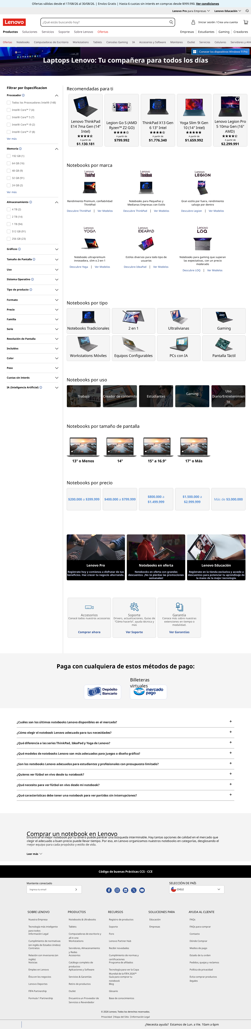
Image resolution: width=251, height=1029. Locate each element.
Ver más (12, 138)
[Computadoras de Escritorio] (70, 42)
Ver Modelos (105, 211)
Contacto (195, 933)
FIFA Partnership (37, 991)
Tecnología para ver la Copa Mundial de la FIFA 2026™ (124, 971)
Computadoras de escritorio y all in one (85, 935)
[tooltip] (23, 95)
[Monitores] (184, 42)
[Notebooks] (31, 42)
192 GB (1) (9, 156)
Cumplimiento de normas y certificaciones (124, 957)
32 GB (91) (9, 178)
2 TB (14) (9, 217)
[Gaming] (231, 31)
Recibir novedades (119, 948)
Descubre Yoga (79, 266)
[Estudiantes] (215, 31)
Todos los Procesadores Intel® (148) (9, 102)
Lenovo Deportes (37, 984)
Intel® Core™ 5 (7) (9, 117)
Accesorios (74, 955)
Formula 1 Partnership (40, 998)
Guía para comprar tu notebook (120, 978)
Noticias (32, 962)
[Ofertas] (13, 42)
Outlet (72, 991)
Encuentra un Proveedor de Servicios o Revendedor (84, 1000)
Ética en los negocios (39, 976)
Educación (155, 919)
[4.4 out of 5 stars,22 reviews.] (158, 132)
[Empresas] (195, 31)
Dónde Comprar (198, 941)
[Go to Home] (14, 22)
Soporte (113, 926)
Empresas (154, 926)
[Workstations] (90, 42)
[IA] (136, 42)
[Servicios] (212, 42)
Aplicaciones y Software (81, 969)
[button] (247, 10)
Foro (111, 933)
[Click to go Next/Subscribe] (76, 889)
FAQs (192, 919)
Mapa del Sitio (121, 1016)
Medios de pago (198, 948)
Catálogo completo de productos (81, 964)
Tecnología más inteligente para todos (43, 928)
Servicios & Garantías (80, 976)
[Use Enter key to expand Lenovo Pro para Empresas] (208, 10)
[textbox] (197, 889)
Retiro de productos (80, 984)
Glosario (113, 991)
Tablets (72, 926)
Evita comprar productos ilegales (203, 978)
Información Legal (38, 933)
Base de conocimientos (121, 998)
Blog (111, 984)
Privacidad (106, 1016)
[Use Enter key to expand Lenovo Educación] (239, 10)
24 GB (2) (9, 185)
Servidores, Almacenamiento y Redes (84, 950)
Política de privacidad (201, 969)
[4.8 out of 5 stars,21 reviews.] (194, 132)
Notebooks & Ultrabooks (82, 919)
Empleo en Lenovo (38, 969)
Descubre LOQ (191, 270)
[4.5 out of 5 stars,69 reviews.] (85, 136)
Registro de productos (121, 919)
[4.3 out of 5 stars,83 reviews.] (122, 132)
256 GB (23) (9, 239)
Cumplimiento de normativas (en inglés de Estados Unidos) (44, 943)
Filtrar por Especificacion (27, 88)
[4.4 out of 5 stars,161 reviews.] (230, 136)
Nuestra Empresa (37, 919)
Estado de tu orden (200, 955)
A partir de (86, 142)
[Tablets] (103, 42)
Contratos (34, 948)
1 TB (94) (9, 224)
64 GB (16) (9, 163)
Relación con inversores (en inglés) (43, 957)
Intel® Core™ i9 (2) (9, 124)
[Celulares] (228, 42)
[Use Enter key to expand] (240, 22)
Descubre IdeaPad (135, 266)
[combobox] (104, 22)
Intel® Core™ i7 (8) (9, 132)
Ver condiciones (207, 4)
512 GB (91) (9, 231)
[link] (246, 23)
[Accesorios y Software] (167, 42)
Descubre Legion (191, 211)
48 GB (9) (9, 171)
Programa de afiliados (121, 962)
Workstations (76, 941)
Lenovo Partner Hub (120, 941)
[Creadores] (249, 31)
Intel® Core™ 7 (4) (9, 110)
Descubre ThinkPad (79, 211)
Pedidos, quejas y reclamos (204, 962)
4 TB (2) (9, 209)
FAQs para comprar (200, 926)
